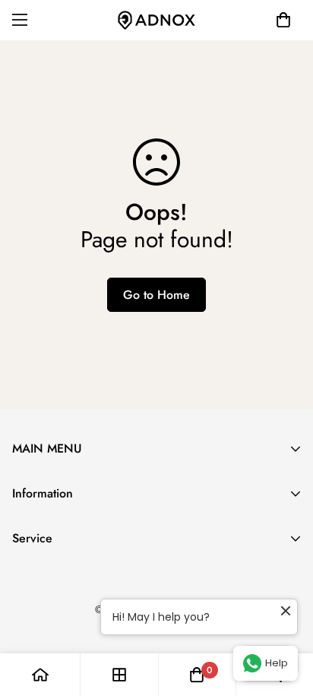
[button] (283, 19)
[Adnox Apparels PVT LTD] (156, 20)
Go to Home (156, 295)
